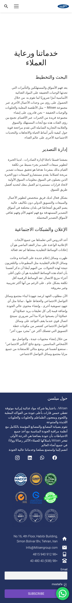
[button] (6, 6)
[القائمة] (16, 6)
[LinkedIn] (30, 457)
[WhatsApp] (42, 457)
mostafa (57, 584)
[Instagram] (17, 457)
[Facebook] (54, 457)
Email (64, 569)
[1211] (63, 6)
